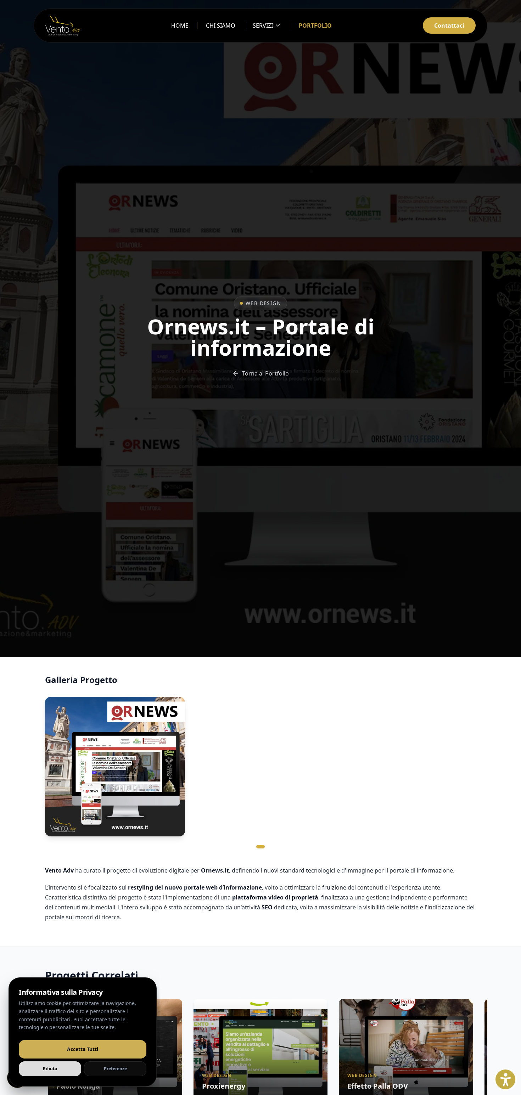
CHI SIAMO (220, 25)
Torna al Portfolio (265, 373)
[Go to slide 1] (260, 846)
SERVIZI (263, 25)
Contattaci (449, 25)
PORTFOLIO (315, 25)
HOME (180, 25)
